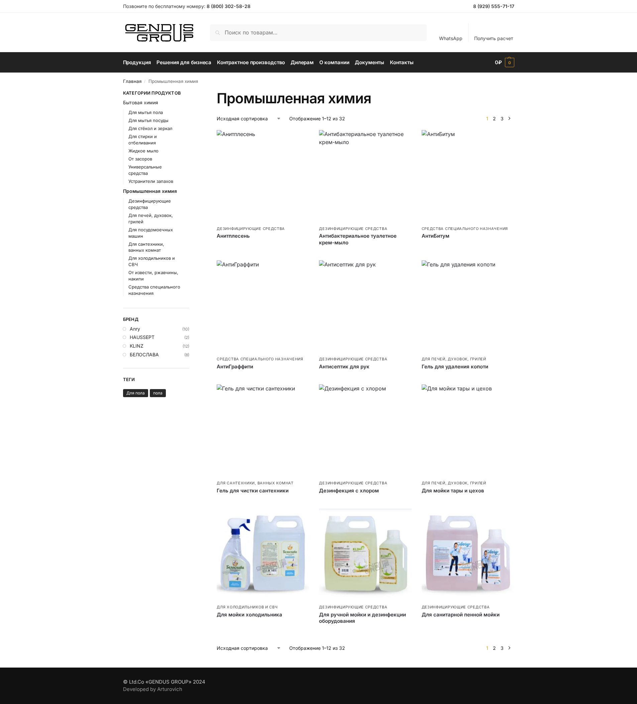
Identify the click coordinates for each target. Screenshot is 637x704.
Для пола (135, 392)
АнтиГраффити (235, 366)
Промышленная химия (150, 191)
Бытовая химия (140, 102)
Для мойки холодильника (249, 614)
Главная (132, 81)
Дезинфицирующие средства (251, 228)
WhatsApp (450, 38)
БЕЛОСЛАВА (144, 354)
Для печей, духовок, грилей (454, 359)
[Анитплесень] (263, 176)
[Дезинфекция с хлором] (365, 430)
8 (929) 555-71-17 (493, 6)
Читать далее (263, 247)
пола (158, 392)
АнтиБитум (435, 236)
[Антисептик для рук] (365, 306)
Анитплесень (233, 236)
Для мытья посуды (148, 120)
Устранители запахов (150, 181)
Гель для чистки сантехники (253, 490)
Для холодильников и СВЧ (247, 607)
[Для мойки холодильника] (263, 554)
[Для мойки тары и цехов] (468, 430)
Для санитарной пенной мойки (461, 614)
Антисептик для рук (344, 366)
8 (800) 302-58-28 (228, 6)
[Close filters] (191, 94)
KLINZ (136, 346)
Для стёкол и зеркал (150, 128)
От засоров (140, 158)
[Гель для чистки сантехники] (263, 430)
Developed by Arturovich (152, 689)
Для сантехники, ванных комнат (255, 483)
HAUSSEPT (142, 337)
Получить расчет (493, 38)
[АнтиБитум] (468, 176)
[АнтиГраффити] (263, 306)
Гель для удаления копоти (455, 366)
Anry (135, 329)
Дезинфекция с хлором (349, 490)
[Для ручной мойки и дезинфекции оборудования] (365, 554)
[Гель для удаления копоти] (468, 306)
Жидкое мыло (143, 150)
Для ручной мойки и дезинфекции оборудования (362, 617)
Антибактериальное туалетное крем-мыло (358, 239)
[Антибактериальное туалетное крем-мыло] (365, 176)
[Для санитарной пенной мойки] (468, 554)
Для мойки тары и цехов (453, 490)
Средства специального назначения (465, 228)
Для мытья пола (145, 112)
